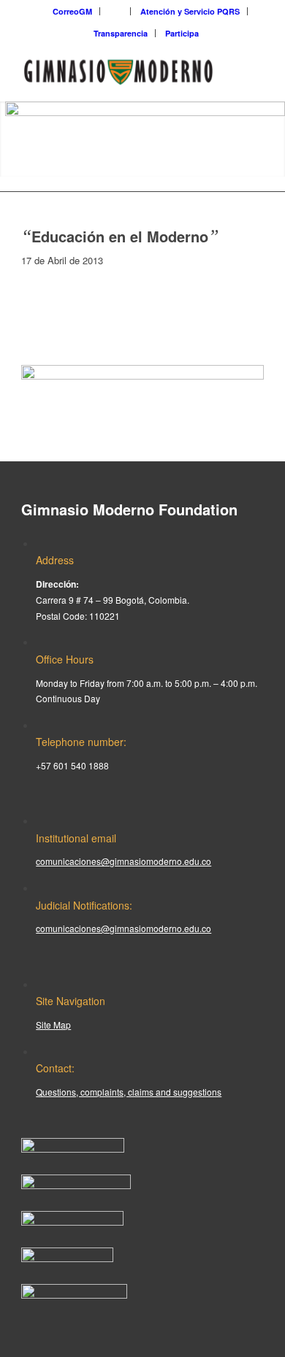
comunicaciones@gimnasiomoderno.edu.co (123, 861)
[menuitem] (72, 11)
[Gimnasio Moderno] (118, 72)
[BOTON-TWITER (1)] (67, 1258)
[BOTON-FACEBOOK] (72, 1149)
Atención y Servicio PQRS (190, 11)
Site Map (53, 1024)
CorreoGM (72, 11)
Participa (182, 33)
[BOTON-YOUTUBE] (72, 1222)
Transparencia (121, 33)
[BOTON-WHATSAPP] (74, 1295)
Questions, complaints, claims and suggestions (128, 1091)
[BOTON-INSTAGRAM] (76, 1185)
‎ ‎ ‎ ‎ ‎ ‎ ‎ (116, 11)
